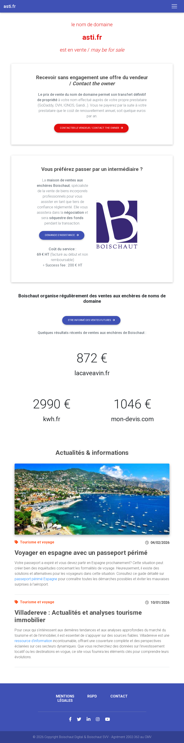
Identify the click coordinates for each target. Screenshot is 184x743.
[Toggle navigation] (174, 6)
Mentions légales (65, 698)
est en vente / (92, 50)
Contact (119, 696)
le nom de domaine (92, 24)
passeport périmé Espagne (36, 579)
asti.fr (92, 37)
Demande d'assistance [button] (60, 235)
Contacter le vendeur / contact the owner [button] (89, 127)
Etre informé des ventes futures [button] (89, 320)
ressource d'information (33, 641)
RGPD (92, 696)
